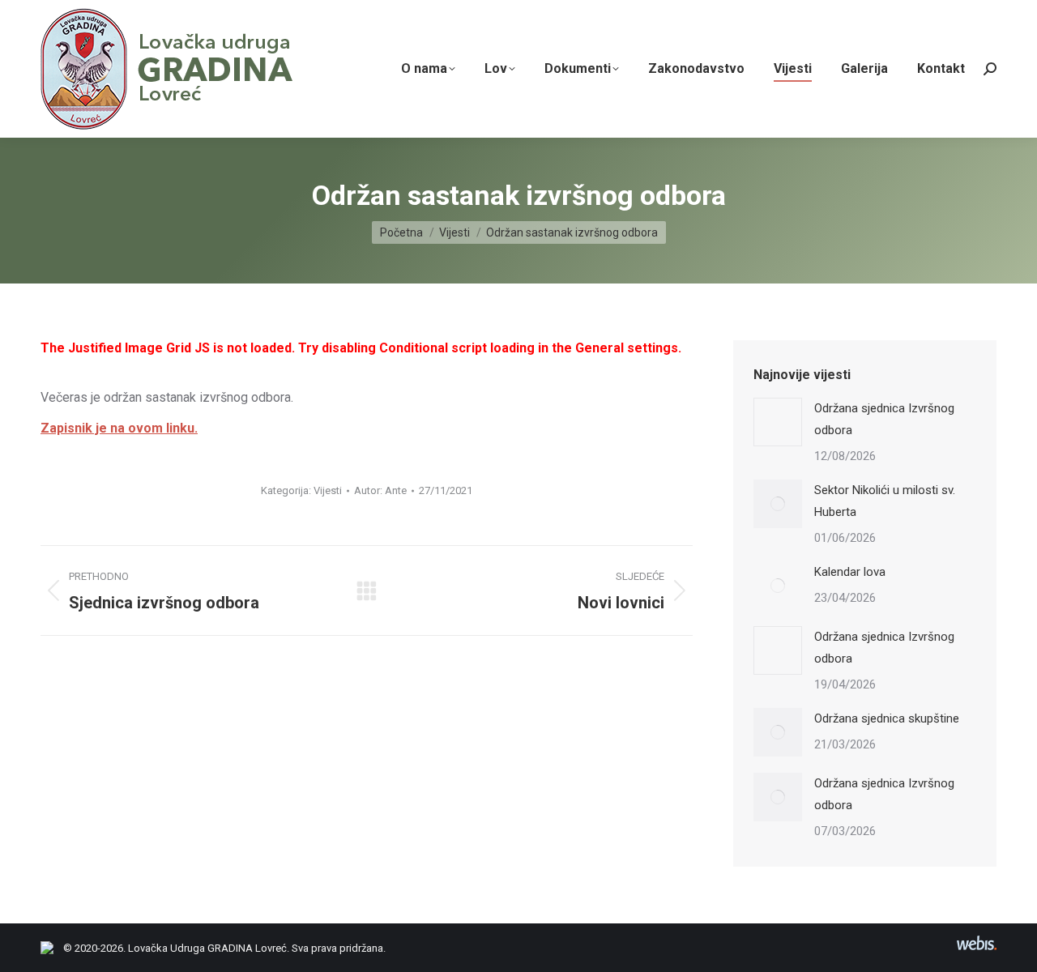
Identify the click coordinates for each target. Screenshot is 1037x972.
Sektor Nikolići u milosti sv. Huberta (884, 501)
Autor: (380, 490)
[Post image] (777, 422)
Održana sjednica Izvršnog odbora (884, 419)
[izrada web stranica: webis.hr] (976, 950)
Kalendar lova (850, 572)
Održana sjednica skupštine (886, 718)
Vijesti (328, 490)
